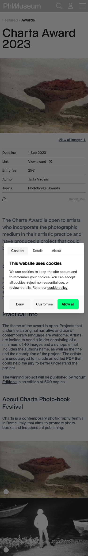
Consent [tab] (17, 251)
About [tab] (56, 251)
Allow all (68, 304)
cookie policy (57, 288)
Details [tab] (38, 251)
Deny (20, 304)
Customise (44, 304)
